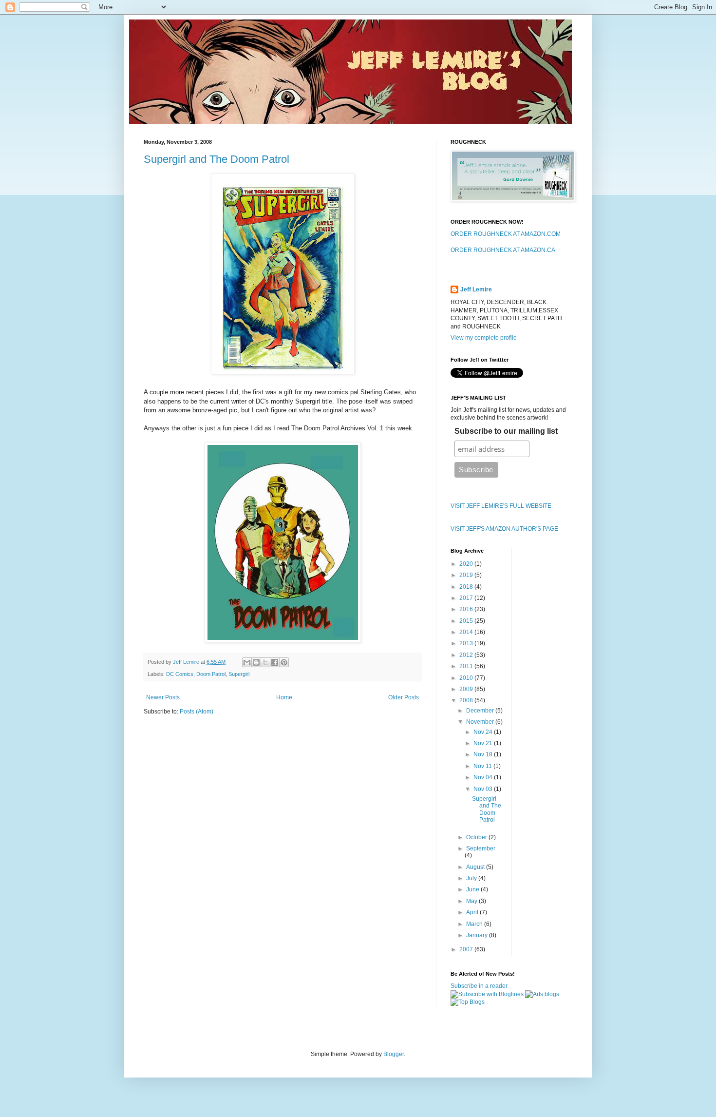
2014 (466, 632)
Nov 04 (483, 777)
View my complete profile (484, 337)
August (476, 867)
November (480, 721)
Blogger (393, 1054)
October (477, 837)
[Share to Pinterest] (284, 662)
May (472, 901)
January (477, 935)
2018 (466, 586)
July (472, 878)
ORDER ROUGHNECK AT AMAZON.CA (503, 250)
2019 (466, 575)
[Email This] (247, 662)
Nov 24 (483, 732)
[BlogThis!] (256, 662)
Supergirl (238, 674)
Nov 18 (483, 754)
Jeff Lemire (476, 289)
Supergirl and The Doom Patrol (216, 159)
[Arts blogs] (542, 994)
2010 (466, 677)
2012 (466, 655)
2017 (466, 598)
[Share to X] (265, 662)
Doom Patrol (211, 674)
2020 (466, 563)
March (475, 924)
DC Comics (179, 674)
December (480, 710)
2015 (466, 620)
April (473, 912)
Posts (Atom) (196, 711)
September (480, 848)
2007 (466, 949)
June (473, 889)
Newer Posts (163, 697)
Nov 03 (483, 789)
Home (284, 697)
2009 (466, 689)
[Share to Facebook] (275, 662)
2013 (466, 643)
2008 (466, 700)
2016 (466, 609)
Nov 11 (483, 766)
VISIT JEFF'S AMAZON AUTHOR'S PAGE (504, 528)
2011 (466, 666)
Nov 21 (483, 743)
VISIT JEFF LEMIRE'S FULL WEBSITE (501, 505)
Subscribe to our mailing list (506, 431)
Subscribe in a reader (479, 985)
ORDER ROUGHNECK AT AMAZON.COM (506, 234)
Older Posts (403, 697)
